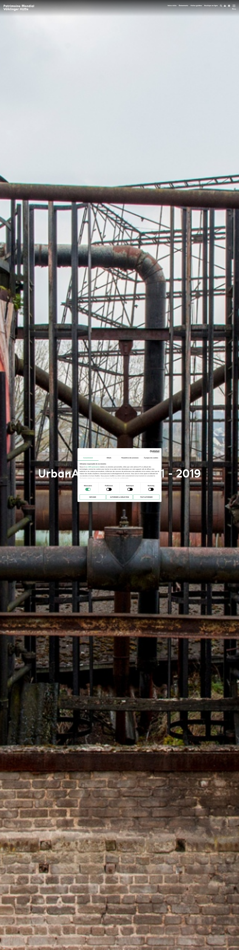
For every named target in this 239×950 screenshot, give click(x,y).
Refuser (92, 497)
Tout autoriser (146, 497)
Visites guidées (196, 5)
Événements (183, 5)
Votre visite (171, 5)
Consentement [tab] (88, 457)
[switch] (109, 489)
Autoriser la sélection (119, 497)
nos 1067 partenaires (92, 467)
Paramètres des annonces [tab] (130, 457)
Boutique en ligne (211, 5)
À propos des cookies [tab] (151, 457)
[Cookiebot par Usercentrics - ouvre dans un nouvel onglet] (151, 451)
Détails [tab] (109, 457)
